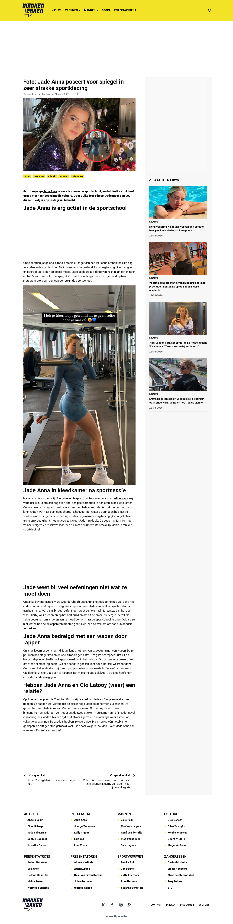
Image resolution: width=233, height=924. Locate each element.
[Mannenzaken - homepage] (33, 10)
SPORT (106, 10)
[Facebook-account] (112, 905)
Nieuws (153, 221)
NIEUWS (56, 10)
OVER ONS (204, 905)
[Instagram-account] (121, 905)
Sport (27, 176)
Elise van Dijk (38, 94)
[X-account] (103, 905)
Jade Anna (39, 176)
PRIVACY (170, 905)
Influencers (77, 176)
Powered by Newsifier (116, 916)
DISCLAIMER (187, 905)
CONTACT (156, 905)
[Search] (210, 10)
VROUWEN (71, 10)
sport (116, 271)
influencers (120, 498)
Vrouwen (64, 176)
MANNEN (90, 10)
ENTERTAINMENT (125, 10)
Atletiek (51, 176)
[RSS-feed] (130, 905)
